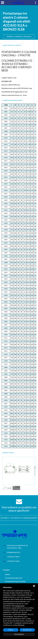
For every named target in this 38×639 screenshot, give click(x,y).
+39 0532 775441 (13, 561)
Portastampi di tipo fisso (13, 578)
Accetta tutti (27, 630)
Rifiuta (11, 630)
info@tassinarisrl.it (13, 552)
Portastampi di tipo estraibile (15, 581)
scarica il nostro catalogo (19, 36)
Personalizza (19, 634)
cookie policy (20, 606)
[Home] (17, 2)
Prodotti (6, 570)
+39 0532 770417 (13, 557)
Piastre (7, 574)
